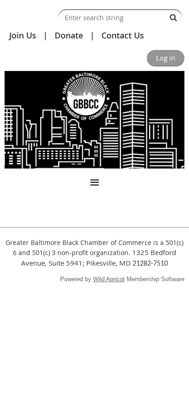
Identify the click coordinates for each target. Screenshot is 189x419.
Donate (69, 35)
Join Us (22, 35)
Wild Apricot (109, 279)
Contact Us (122, 35)
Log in (165, 57)
